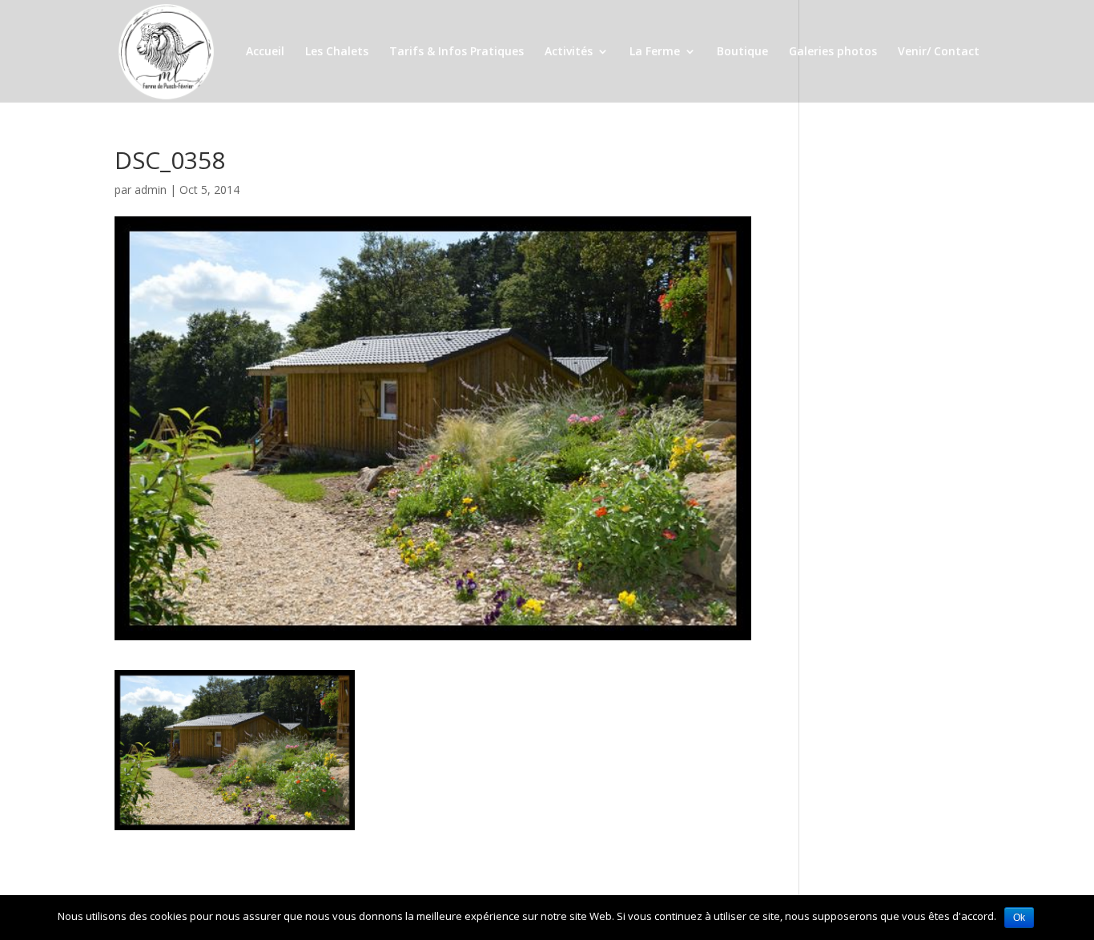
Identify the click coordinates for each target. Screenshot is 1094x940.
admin (151, 189)
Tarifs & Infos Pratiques (456, 52)
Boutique (742, 52)
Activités (569, 52)
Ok (1019, 917)
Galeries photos (833, 52)
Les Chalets (336, 52)
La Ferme (654, 52)
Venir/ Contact (938, 52)
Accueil (265, 52)
